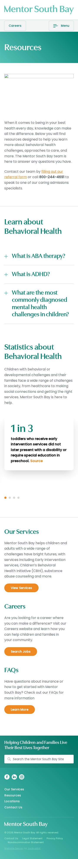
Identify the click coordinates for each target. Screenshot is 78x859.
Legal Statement (32, 838)
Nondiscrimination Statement (26, 842)
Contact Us (13, 807)
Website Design (13, 848)
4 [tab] (18, 498)
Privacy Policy (55, 838)
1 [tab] (5, 498)
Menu (65, 25)
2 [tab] (10, 498)
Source (36, 460)
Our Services (14, 789)
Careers (15, 25)
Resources (12, 795)
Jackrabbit (34, 848)
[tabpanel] (39, 443)
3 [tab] (14, 498)
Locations (12, 801)
